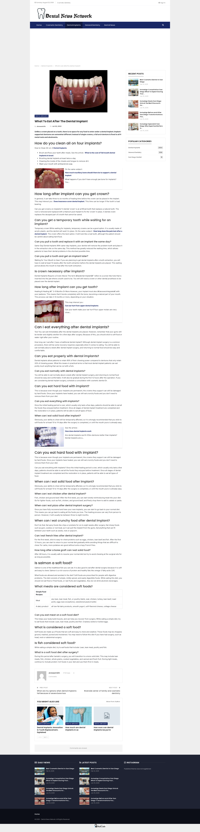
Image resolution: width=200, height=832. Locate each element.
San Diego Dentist (135, 157)
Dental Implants (74, 25)
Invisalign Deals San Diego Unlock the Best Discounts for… (150, 103)
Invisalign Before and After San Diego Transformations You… (151, 114)
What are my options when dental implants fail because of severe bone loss (57, 692)
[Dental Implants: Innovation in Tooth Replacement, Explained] (50, 716)
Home (39, 25)
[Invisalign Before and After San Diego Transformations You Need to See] (133, 115)
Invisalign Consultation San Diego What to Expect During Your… (151, 91)
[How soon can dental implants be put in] (107, 716)
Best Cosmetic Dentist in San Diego (151, 81)
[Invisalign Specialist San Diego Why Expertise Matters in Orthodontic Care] (133, 126)
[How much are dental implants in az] (78, 716)
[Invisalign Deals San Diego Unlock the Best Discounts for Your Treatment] (133, 104)
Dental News (109, 25)
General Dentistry (92, 25)
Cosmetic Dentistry (63, 3)
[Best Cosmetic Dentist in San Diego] (133, 82)
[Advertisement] (100, 46)
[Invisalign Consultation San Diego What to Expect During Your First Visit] (133, 92)
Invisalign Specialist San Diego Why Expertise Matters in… (151, 126)
